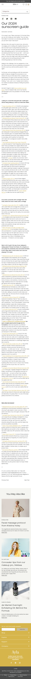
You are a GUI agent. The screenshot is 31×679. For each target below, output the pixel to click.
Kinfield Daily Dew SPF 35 (8, 285)
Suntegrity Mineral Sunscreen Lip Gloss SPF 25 (14, 441)
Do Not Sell (20, 676)
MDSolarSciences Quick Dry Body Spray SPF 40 (14, 406)
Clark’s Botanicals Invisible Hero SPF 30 (12, 343)
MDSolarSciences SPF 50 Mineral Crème (12, 255)
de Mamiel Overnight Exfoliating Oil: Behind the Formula (14, 608)
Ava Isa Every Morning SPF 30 (10, 333)
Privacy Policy (13, 675)
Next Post (26, 480)
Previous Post (5, 480)
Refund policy (12, 676)
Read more (4, 532)
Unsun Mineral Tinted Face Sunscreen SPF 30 (13, 130)
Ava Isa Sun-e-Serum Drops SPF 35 (11, 297)
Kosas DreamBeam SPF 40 (9, 106)
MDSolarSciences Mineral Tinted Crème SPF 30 (14, 118)
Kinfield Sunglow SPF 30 (8, 178)
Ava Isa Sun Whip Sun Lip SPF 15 (10, 449)
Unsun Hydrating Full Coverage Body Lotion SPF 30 (15, 356)
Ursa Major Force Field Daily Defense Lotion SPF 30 (15, 390)
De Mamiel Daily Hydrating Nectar (10, 163)
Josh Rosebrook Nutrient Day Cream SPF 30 (13, 381)
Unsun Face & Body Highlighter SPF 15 (12, 425)
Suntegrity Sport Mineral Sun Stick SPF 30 (13, 415)
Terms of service (23, 675)
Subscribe (22, 629)
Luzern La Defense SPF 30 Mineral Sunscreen (13, 321)
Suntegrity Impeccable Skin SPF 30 (11, 205)
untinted (10, 157)
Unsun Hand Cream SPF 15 (9, 434)
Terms (5, 675)
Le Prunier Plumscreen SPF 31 (10, 309)
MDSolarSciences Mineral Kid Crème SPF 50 (13, 274)
